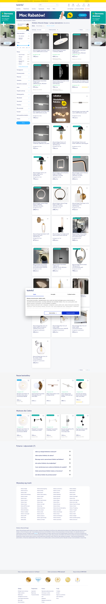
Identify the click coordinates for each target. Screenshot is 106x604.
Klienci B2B (20, 600)
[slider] (17, 45)
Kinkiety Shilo (72, 498)
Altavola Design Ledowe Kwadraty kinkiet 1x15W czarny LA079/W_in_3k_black (80, 174)
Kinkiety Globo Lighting (41, 494)
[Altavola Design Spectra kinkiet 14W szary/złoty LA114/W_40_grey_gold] (80, 256)
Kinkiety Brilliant (24, 508)
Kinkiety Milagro (56, 500)
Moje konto (78, 5)
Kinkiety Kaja (39, 506)
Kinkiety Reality (73, 490)
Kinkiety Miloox (56, 502)
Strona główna (19, 20)
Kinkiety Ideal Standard (41, 500)
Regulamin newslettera (46, 600)
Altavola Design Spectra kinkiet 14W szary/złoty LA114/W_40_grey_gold (79, 266)
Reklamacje (20, 594)
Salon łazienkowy (59, 596)
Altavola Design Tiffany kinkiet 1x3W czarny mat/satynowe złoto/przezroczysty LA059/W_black (79, 235)
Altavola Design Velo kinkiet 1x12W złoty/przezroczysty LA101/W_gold (80, 81)
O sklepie (58, 591)
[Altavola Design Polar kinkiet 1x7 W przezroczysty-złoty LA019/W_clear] (80, 194)
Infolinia (73, 5)
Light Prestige (21, 54)
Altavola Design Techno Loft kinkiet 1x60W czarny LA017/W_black (39, 174)
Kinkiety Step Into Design (75, 504)
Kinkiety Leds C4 (40, 513)
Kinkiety (34, 20)
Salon (69, 5)
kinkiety (36, 533)
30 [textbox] (57, 29)
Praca (57, 598)
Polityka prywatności (46, 594)
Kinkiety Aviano (24, 504)
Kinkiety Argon (24, 502)
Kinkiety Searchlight (74, 496)
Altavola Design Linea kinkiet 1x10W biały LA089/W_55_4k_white (41, 143)
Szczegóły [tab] (53, 294)
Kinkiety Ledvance (40, 515)
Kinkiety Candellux (24, 511)
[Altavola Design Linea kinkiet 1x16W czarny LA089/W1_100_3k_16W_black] (61, 256)
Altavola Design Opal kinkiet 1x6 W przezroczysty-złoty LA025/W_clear (41, 235)
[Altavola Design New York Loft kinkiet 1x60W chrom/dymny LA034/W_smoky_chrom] (41, 317)
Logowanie (33, 591)
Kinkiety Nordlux (56, 506)
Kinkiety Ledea (40, 511)
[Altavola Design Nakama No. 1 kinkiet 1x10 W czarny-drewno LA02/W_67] (80, 286)
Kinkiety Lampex (40, 509)
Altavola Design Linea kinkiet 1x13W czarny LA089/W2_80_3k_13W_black (39, 82)
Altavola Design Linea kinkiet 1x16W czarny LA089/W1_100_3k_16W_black (59, 266)
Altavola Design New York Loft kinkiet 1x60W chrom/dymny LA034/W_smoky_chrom (40, 327)
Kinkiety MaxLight (56, 496)
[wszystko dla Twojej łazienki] (22, 4)
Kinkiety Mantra (56, 492)
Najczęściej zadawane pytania (47, 591)
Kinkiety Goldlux (40, 496)
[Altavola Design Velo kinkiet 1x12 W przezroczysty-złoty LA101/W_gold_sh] (61, 286)
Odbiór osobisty (21, 593)
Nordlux (20, 59)
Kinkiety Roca (72, 492)
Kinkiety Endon (40, 492)
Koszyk (88, 5)
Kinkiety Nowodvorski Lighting (59, 508)
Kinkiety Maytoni (56, 498)
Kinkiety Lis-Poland (41, 519)
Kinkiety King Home (41, 508)
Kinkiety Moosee (56, 504)
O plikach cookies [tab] (71, 294)
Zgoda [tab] (34, 294)
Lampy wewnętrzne (27, 20)
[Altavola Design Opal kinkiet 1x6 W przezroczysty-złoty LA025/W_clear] (41, 225)
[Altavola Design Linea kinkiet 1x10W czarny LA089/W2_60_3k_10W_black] (80, 41)
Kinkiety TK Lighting (74, 508)
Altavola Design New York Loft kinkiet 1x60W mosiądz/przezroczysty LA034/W (60, 327)
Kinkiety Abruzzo (24, 490)
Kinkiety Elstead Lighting (42, 488)
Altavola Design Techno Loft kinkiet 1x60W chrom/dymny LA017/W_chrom (59, 143)
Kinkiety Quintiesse (57, 519)
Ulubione (83, 5)
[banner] (7, 28)
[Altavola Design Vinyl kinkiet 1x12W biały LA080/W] (61, 41)
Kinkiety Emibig (40, 490)
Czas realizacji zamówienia (23, 598)
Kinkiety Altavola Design (26, 494)
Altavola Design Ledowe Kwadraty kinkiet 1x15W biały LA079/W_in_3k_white (60, 174)
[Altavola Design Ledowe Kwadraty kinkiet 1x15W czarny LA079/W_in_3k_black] (80, 164)
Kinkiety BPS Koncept (25, 506)
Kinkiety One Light (57, 509)
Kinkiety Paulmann (57, 517)
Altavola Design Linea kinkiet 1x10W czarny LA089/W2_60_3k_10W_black (79, 52)
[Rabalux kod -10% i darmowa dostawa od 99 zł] (53, 15)
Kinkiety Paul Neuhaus (57, 515)
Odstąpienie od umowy (22, 596)
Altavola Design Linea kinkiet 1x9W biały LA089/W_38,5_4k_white (41, 112)
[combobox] (41, 30)
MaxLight (20, 56)
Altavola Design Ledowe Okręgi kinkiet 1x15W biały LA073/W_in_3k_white (40, 205)
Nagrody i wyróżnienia (60, 594)
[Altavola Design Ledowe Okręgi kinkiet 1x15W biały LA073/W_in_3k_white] (41, 194)
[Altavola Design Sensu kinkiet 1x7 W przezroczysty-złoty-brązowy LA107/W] (41, 286)
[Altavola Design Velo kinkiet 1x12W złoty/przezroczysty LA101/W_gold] (80, 72)
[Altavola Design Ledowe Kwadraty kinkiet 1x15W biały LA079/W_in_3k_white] (61, 164)
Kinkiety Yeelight (73, 515)
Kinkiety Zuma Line (73, 519)
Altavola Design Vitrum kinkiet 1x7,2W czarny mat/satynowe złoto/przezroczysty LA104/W (40, 266)
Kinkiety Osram (56, 513)
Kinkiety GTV (39, 498)
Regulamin (44, 598)
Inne (42, 596)
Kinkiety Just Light (40, 504)
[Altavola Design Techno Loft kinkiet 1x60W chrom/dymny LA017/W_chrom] (61, 133)
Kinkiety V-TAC (73, 511)
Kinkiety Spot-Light (73, 502)
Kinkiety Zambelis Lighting (75, 517)
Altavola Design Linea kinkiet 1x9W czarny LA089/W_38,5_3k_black (80, 112)
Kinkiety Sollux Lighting (74, 500)
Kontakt (58, 593)
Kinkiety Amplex (24, 496)
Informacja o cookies (46, 593)
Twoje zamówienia (35, 594)
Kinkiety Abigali (24, 488)
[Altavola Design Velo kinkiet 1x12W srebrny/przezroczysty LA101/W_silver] (61, 72)
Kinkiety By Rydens (25, 509)
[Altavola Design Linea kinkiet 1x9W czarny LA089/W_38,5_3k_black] (80, 102)
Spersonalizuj (52, 313)
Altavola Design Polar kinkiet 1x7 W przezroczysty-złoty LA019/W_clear (80, 205)
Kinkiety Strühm (73, 506)
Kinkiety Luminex (56, 490)
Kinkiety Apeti (24, 498)
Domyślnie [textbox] (39, 29)
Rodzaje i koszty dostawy (23, 591)
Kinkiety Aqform (24, 500)
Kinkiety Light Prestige (41, 517)
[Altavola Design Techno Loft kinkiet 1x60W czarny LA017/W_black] (41, 164)
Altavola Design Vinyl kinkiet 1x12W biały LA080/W (59, 51)
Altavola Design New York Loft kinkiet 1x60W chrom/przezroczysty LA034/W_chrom (79, 327)
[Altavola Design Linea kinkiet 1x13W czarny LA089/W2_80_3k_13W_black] (41, 72)
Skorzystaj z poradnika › (23, 29)
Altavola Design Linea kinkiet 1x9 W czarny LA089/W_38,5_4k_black (41, 51)
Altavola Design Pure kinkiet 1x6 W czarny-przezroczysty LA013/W (61, 234)
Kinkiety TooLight (73, 509)
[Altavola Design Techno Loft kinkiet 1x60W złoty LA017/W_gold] (80, 133)
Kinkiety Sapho (73, 494)
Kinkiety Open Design (57, 511)
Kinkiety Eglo (23, 517)
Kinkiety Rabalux (73, 488)
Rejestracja (33, 593)
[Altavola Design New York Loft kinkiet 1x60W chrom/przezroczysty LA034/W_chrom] (80, 317)
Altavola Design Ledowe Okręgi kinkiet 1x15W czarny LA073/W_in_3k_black (60, 205)
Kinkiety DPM (23, 515)
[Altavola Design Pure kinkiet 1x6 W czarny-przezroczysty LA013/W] (61, 225)
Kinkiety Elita (23, 519)
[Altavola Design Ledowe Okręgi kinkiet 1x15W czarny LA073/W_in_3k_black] (61, 194)
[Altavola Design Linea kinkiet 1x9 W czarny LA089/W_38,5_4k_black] (41, 41)
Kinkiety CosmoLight (25, 513)
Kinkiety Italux (40, 502)
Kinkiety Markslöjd (57, 494)
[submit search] (56, 5)
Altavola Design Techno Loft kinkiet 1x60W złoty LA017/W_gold (80, 143)
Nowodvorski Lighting (21, 61)
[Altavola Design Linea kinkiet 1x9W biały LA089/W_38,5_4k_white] (41, 102)
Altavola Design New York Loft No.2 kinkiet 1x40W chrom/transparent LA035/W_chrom (40, 358)
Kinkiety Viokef (73, 513)
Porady (43, 602)
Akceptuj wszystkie (70, 313)
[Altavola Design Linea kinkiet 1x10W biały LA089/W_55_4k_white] (41, 133)
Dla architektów (21, 602)
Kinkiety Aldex (24, 492)
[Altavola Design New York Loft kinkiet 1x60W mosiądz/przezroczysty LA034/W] (61, 317)
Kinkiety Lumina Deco (57, 488)
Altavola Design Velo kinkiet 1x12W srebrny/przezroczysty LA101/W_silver (61, 82)
